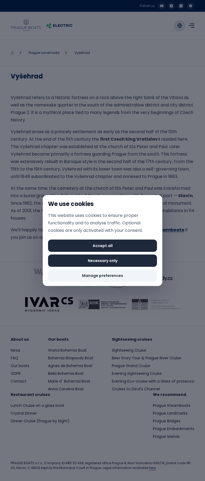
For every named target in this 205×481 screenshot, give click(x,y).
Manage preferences (102, 275)
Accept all (103, 245)
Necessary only (102, 260)
